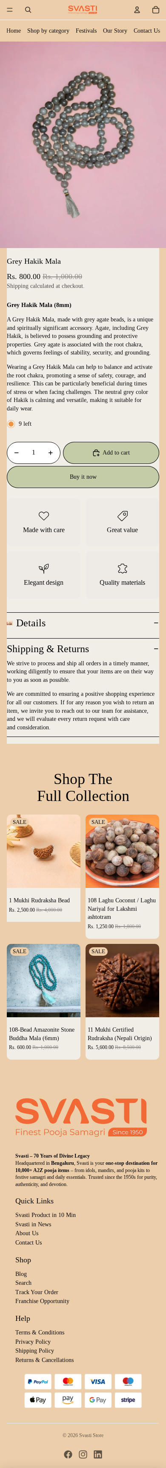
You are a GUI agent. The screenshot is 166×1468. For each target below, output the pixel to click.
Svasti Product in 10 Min (45, 1215)
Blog (21, 1274)
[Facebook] (68, 1454)
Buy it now (83, 477)
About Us (26, 1233)
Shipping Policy (34, 1351)
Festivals (86, 31)
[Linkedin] (98, 1454)
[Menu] (10, 10)
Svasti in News (33, 1224)
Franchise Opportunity (42, 1301)
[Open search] (28, 9)
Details (31, 622)
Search (23, 1283)
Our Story (115, 31)
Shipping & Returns (48, 648)
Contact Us (147, 31)
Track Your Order (36, 1292)
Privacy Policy (33, 1342)
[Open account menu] (137, 9)
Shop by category (48, 31)
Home (13, 31)
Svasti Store (91, 1435)
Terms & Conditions (39, 1332)
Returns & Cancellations (44, 1360)
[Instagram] (83, 1454)
